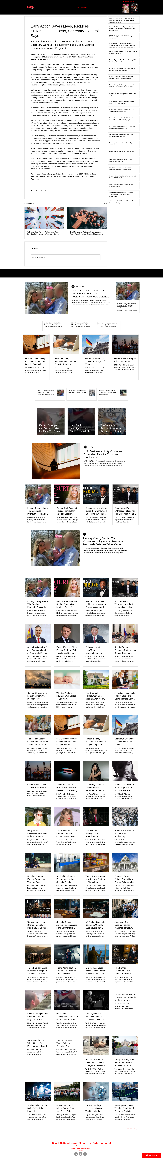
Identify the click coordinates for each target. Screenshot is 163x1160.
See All (105, 203)
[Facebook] (85, 1154)
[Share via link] (45, 190)
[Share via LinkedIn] (41, 190)
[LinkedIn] (76, 1154)
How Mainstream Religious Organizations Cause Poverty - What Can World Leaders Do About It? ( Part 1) (87, 233)
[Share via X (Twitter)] (36, 190)
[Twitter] (80, 1154)
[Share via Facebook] (31, 190)
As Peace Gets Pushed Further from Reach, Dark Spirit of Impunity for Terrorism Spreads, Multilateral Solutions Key (44, 233)
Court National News (64, 1143)
